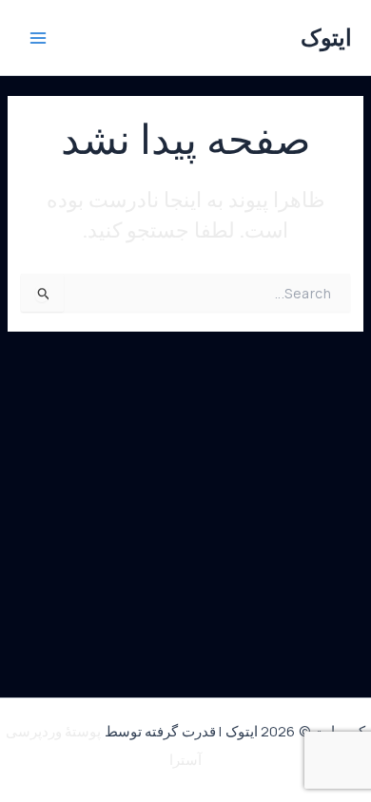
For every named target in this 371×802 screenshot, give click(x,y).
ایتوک (326, 37)
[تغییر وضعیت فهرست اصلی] (38, 38)
